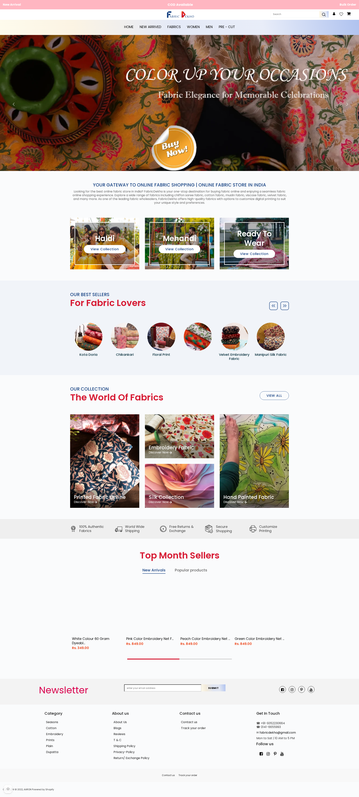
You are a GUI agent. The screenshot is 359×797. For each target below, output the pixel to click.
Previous (12, 103)
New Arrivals (153, 570)
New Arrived (150, 27)
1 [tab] (153, 659)
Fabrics (174, 27)
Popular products (191, 570)
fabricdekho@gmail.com (278, 732)
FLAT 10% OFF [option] (180, 4)
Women (193, 27)
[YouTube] (311, 689)
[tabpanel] (97, 617)
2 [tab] (206, 659)
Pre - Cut (227, 27)
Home (129, 27)
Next (346, 103)
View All (274, 395)
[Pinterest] (301, 689)
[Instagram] (292, 689)
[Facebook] (282, 689)
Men (209, 27)
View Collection (104, 249)
